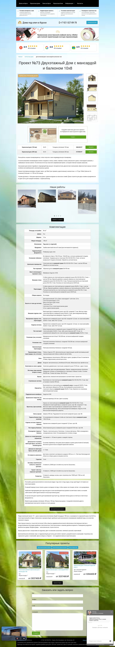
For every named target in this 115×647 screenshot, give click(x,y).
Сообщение (35, 612)
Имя (33, 593)
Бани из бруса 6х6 (73, 547)
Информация (69, 3)
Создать (73, 137)
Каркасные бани (58, 3)
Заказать (91, 147)
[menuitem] (23, 3)
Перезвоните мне (92, 22)
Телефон (34, 599)
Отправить (36, 633)
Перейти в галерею (57, 219)
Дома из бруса (23, 3)
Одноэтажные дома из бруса (44, 547)
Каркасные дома (35, 3)
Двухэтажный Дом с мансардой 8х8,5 (57, 569)
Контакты (80, 3)
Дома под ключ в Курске (34, 22)
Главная (20, 56)
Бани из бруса (47, 3)
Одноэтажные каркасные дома (60, 547)
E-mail (33, 605)
